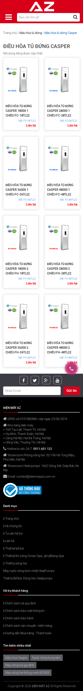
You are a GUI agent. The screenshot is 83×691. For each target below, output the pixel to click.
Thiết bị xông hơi (15, 563)
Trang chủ (10, 33)
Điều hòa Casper (16, 657)
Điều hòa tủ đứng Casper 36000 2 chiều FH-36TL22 (19, 347)
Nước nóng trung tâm (46, 657)
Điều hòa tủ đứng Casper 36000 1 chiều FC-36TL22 (19, 189)
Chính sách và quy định (20, 603)
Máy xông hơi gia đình (19, 665)
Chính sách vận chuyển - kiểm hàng (28, 625)
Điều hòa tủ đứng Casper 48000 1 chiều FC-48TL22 (60, 189)
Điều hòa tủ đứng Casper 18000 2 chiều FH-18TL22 (19, 268)
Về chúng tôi (13, 526)
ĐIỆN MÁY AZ (41, 686)
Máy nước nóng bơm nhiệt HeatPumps (28, 571)
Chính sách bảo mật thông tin (24, 610)
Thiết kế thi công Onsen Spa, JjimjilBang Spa (34, 556)
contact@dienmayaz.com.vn (35, 476)
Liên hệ (9, 541)
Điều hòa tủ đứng (30, 33)
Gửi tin (71, 391)
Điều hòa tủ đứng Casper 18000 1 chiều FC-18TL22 (19, 110)
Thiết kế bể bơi (14, 548)
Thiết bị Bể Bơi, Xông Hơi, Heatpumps (27, 578)
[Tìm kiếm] (75, 17)
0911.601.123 (42, 448)
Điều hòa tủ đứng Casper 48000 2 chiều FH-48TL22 (60, 347)
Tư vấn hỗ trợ (13, 533)
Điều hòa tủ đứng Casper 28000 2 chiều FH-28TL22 (60, 268)
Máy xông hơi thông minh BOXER (27, 672)
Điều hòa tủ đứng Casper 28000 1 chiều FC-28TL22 (60, 110)
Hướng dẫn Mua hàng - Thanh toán (28, 633)
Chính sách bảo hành (19, 618)
